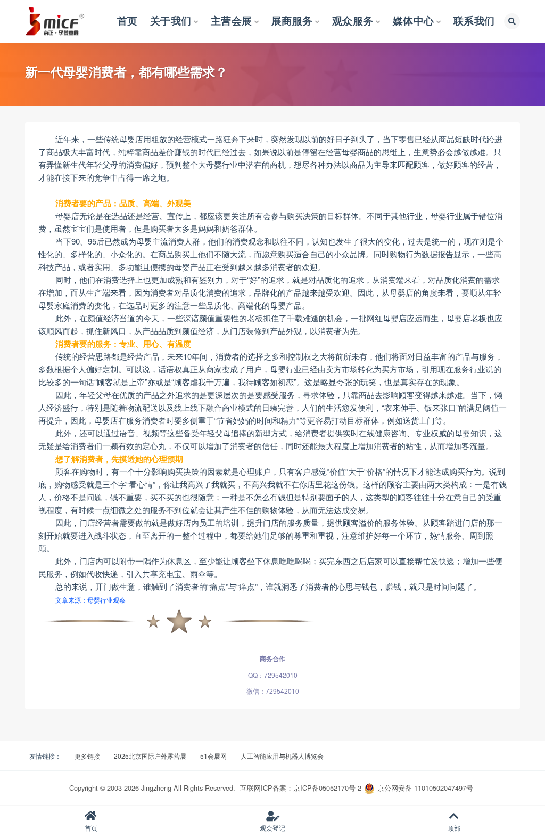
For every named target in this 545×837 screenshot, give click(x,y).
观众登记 (272, 827)
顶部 (454, 827)
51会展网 (213, 755)
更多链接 (87, 755)
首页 (91, 827)
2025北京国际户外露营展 (150, 755)
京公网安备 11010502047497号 (425, 788)
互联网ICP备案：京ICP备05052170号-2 (300, 788)
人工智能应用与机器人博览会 (282, 755)
